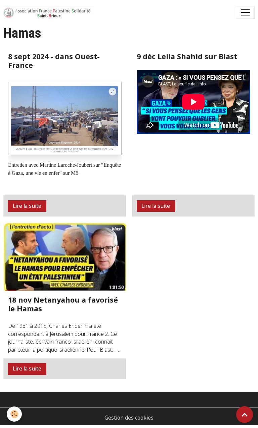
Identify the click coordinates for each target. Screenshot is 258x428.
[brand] (50, 12)
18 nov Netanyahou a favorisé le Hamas (63, 304)
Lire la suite (27, 205)
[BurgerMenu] (245, 12)
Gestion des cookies (129, 417)
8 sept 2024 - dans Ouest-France (54, 61)
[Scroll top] (244, 414)
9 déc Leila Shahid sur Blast (187, 56)
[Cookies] (14, 414)
